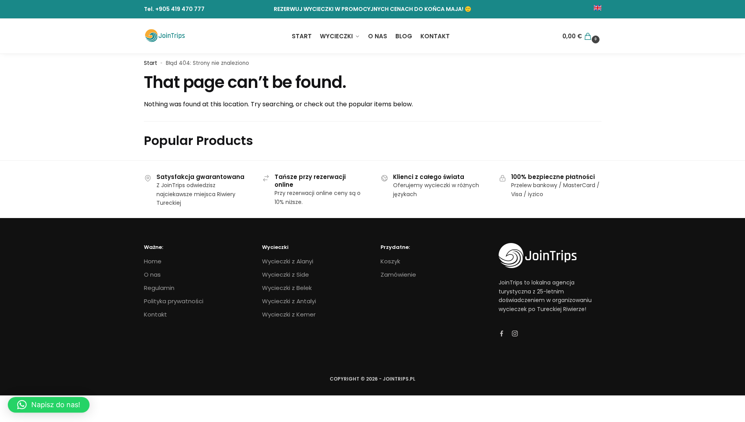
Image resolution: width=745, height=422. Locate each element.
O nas (152, 274)
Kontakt (155, 314)
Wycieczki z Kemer (289, 314)
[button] (49, 405)
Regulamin (159, 288)
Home (153, 261)
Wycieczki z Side (285, 274)
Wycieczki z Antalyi (289, 301)
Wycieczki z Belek (287, 288)
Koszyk (390, 261)
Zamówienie (398, 274)
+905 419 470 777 (180, 9)
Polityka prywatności (173, 301)
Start (150, 63)
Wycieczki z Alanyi (287, 261)
